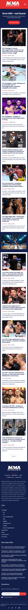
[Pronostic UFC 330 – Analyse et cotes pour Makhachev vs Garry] (14, 395)
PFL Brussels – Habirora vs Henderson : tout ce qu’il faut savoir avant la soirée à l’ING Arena (13, 551)
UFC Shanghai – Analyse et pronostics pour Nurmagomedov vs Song (13, 118)
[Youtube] (19, 608)
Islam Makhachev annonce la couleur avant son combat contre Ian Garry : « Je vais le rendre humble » (13, 440)
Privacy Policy (14, 597)
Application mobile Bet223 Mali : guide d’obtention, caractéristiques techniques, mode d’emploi (13, 561)
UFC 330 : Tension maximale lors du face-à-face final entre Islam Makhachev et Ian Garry (13, 374)
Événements (5, 122)
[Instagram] (12, 608)
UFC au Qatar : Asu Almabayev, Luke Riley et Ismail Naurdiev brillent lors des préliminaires (13, 565)
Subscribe (23, 593)
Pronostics (4, 223)
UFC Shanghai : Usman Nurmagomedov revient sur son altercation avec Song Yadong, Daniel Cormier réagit (13, 50)
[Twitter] (15, 608)
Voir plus (13, 456)
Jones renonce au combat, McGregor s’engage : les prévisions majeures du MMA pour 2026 (13, 569)
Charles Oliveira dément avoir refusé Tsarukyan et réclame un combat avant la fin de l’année (13, 151)
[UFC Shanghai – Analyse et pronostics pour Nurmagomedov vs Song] (14, 106)
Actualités (4, 55)
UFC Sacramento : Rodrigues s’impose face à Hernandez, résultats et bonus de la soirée (12, 184)
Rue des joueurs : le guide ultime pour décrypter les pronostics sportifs (14, 555)
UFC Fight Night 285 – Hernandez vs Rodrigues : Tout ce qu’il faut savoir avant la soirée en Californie (13, 219)
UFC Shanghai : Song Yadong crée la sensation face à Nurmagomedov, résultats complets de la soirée (13, 85)
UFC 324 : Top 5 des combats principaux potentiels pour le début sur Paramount (12, 574)
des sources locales (14, 498)
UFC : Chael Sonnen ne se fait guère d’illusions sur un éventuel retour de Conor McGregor (13, 547)
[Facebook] (9, 608)
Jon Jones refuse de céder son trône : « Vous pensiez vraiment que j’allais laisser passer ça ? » (12, 274)
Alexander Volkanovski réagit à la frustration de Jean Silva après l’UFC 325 (13, 578)
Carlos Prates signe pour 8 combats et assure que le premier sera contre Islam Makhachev (13, 307)
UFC (3, 378)
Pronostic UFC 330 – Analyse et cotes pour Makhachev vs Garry (13, 406)
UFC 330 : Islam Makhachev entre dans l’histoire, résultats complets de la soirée (13, 340)
